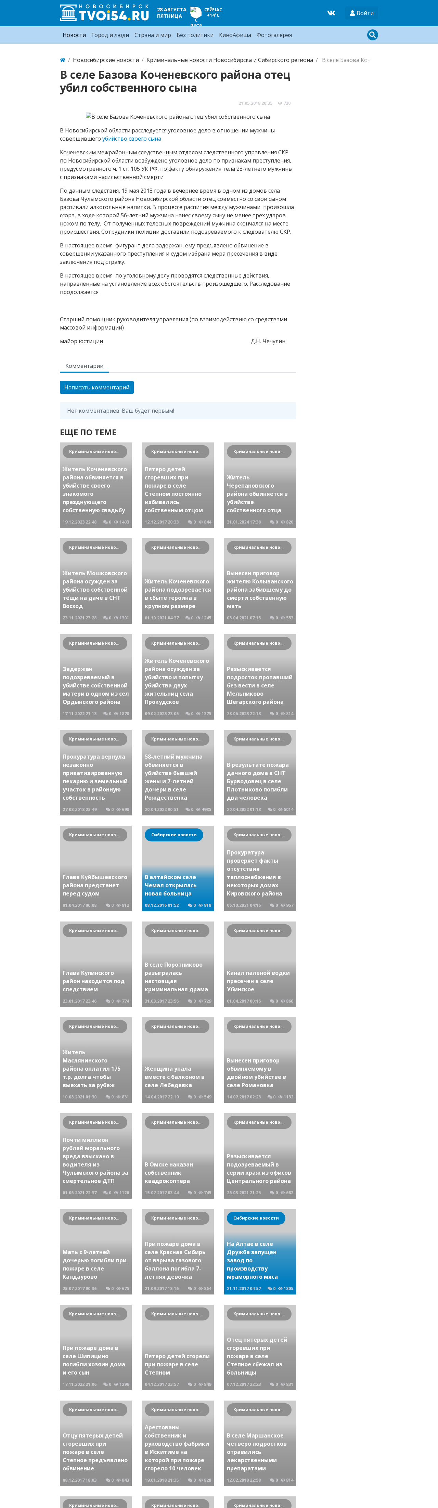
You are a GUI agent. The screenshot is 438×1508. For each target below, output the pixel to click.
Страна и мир (152, 35)
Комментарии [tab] (84, 366)
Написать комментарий (96, 387)
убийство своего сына (131, 138)
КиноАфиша (235, 35)
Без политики (195, 35)
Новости (74, 35)
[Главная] (62, 60)
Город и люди (110, 35)
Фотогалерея (274, 35)
